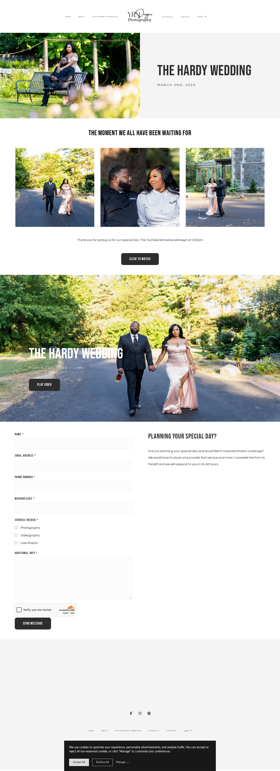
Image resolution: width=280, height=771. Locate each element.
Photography (30, 527)
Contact (185, 17)
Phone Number (25, 477)
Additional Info (26, 553)
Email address (25, 456)
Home (68, 17)
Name (19, 434)
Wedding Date (25, 499)
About (81, 17)
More (200, 17)
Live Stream (29, 543)
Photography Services (105, 17)
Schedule (167, 17)
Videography (30, 535)
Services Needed (27, 520)
